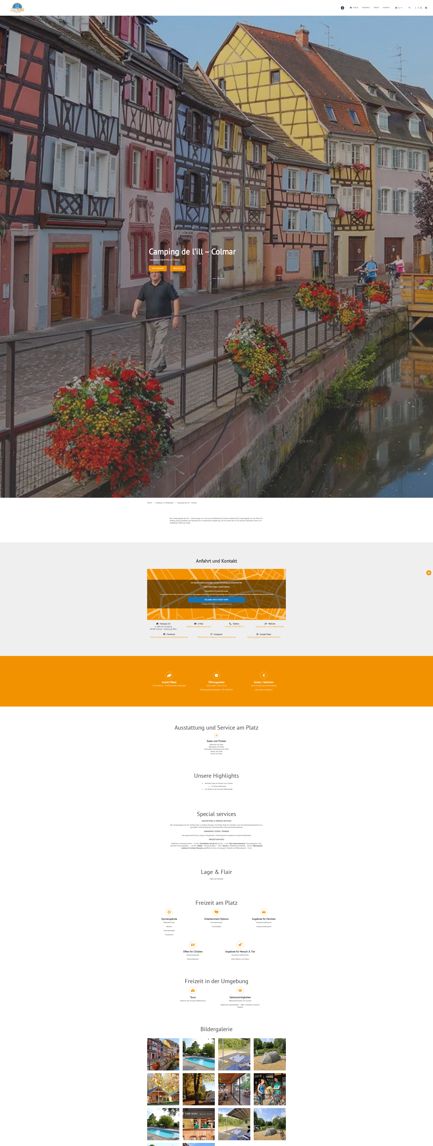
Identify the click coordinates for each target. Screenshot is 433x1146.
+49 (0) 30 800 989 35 (234, 626)
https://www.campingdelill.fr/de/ (270, 626)
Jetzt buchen (158, 268)
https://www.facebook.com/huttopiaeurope (169, 637)
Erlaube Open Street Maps (216, 599)
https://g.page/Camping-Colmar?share (263, 637)
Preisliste (178, 268)
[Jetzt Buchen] (428, 572)
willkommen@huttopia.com (199, 626)
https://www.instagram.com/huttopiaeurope (216, 637)
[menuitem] (409, 7)
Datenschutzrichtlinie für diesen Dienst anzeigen (216, 591)
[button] (426, 7)
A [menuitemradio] (415, 8)
